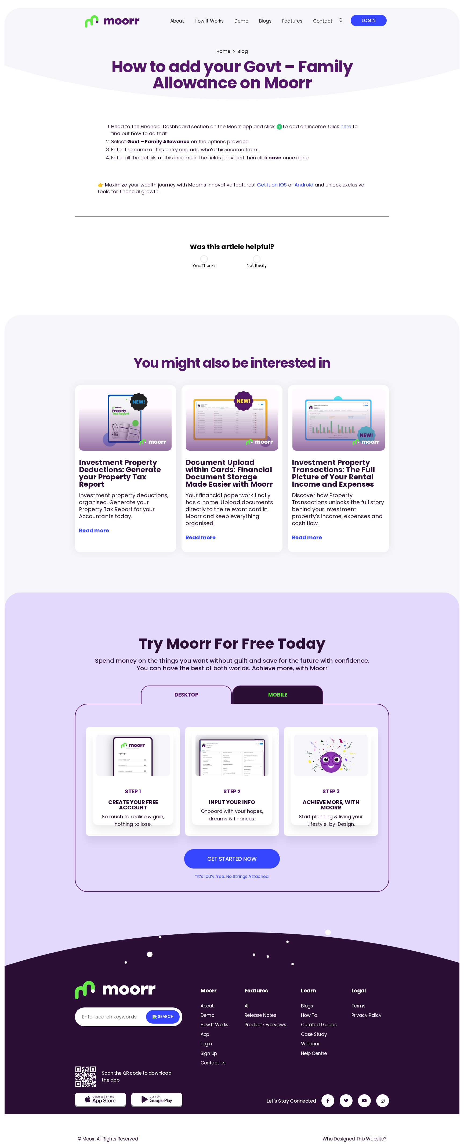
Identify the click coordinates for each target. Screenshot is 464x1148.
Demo (241, 21)
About (177, 21)
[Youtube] (364, 1100)
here (345, 126)
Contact (322, 21)
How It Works (209, 21)
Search (165, 1016)
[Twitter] (346, 1100)
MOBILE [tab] (277, 694)
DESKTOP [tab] (186, 694)
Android (304, 184)
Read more (94, 530)
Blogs (265, 21)
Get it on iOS (272, 184)
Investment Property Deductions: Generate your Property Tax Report (120, 473)
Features (292, 21)
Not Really (257, 265)
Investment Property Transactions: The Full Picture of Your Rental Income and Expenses (333, 473)
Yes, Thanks (204, 265)
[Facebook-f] (327, 1100)
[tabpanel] (232, 798)
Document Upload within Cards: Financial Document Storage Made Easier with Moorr (229, 473)
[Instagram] (382, 1100)
